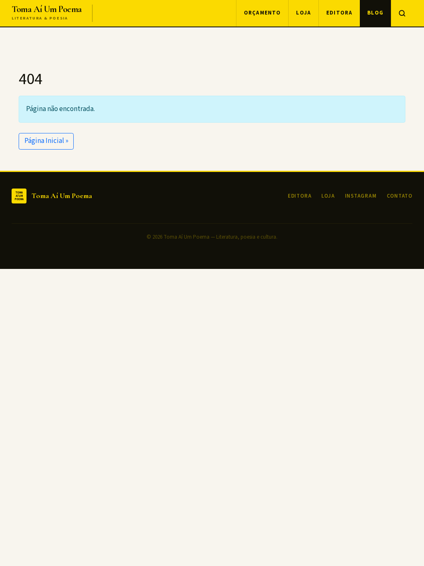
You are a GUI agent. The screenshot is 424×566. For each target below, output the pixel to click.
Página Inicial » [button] (46, 141)
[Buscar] (401, 13)
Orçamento (262, 13)
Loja (303, 13)
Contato (399, 196)
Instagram (361, 196)
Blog (375, 13)
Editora (339, 13)
